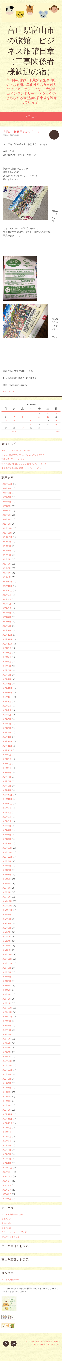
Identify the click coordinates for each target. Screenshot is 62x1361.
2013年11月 (7, 959)
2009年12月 (7, 1167)
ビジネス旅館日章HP (10, 1279)
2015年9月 (6, 861)
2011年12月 (7, 1061)
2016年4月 (6, 830)
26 (56, 424)
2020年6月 (6, 608)
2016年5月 (6, 825)
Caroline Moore (52, 1344)
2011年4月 (6, 1096)
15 (23, 421)
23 (31, 424)
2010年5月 (6, 1145)
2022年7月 (6, 497)
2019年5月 (6, 666)
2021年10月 (7, 537)
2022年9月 (6, 488)
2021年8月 (6, 546)
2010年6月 (6, 1141)
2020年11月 (7, 586)
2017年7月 (6, 763)
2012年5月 (6, 1039)
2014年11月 (7, 906)
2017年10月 (7, 750)
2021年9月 (6, 541)
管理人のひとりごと (10, 391)
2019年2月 (6, 679)
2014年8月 (6, 919)
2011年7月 (6, 1083)
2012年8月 (6, 1025)
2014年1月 (6, 950)
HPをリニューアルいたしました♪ (16, 450)
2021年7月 (6, 550)
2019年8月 (6, 652)
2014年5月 (6, 932)
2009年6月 (6, 1194)
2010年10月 (7, 1123)
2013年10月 (7, 963)
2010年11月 (7, 1119)
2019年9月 (6, 648)
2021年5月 (6, 559)
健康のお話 (6, 1219)
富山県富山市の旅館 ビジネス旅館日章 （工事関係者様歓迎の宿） (31, 51)
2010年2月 (6, 1158)
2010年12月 (7, 1114)
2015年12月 (7, 848)
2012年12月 (7, 1008)
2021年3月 (6, 568)
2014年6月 (6, 928)
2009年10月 (7, 1176)
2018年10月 (7, 697)
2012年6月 (6, 1034)
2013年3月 (6, 994)
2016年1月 (6, 843)
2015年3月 (6, 888)
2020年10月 (7, 590)
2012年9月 (6, 1021)
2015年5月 (6, 879)
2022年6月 (6, 501)
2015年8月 (6, 865)
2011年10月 (7, 1070)
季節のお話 (6, 1223)
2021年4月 (6, 564)
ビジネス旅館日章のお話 (12, 1214)
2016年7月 (6, 817)
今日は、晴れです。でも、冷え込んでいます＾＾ (23, 455)
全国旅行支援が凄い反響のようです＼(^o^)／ (22, 468)
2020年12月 (7, 581)
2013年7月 (6, 976)
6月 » (58, 431)
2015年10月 (7, 857)
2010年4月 (6, 1150)
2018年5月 (6, 719)
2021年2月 (6, 573)
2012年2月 (6, 1052)
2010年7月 (6, 1136)
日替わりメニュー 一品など (14, 1232)
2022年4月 (6, 510)
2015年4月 (6, 883)
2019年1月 (6, 684)
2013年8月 (6, 972)
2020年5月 (6, 612)
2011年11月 (7, 1065)
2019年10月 (7, 644)
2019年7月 (6, 657)
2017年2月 (6, 786)
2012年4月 (6, 1043)
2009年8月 (6, 1185)
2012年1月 (6, 1056)
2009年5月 (6, 1198)
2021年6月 (6, 555)
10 (39, 417)
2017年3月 (6, 781)
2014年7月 (6, 923)
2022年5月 (6, 506)
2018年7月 (6, 710)
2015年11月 (7, 852)
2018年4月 (6, 723)
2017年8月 (6, 759)
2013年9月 (6, 968)
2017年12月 (7, 741)
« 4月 (14, 431)
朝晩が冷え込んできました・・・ (16, 459)
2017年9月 (6, 754)
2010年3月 (6, 1154)
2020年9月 (6, 595)
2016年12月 (7, 795)
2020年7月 (6, 604)
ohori (16, 135)
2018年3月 (6, 728)
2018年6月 (6, 715)
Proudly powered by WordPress (39, 1342)
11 (48, 417)
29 (23, 428)
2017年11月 (7, 746)
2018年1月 (6, 737)
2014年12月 (7, 901)
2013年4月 (6, 990)
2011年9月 (6, 1074)
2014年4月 (6, 936)
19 (56, 421)
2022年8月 (6, 493)
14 (14, 421)
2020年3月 (6, 621)
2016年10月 (7, 803)
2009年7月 (6, 1190)
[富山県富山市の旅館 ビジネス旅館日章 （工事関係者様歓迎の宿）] (31, 12)
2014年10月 (7, 910)
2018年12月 (7, 688)
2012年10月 (7, 1016)
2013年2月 (6, 999)
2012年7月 (6, 1030)
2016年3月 (6, 834)
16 (31, 421)
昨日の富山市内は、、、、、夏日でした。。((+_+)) (24, 463)
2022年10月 (7, 484)
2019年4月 (6, 670)
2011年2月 (6, 1105)
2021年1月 (6, 577)
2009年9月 (6, 1181)
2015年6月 (6, 874)
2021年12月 (7, 528)
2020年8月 (6, 599)
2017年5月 (6, 772)
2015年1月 (6, 897)
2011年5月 (6, 1092)
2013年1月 (6, 1003)
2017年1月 (6, 790)
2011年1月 (6, 1110)
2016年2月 (6, 839)
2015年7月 (6, 870)
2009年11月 (7, 1172)
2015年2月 (6, 892)
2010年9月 (6, 1127)
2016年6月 (6, 821)
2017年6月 (6, 768)
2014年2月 (6, 945)
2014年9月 (6, 914)
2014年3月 (6, 941)
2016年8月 (6, 812)
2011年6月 (6, 1087)
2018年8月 (6, 706)
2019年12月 (7, 635)
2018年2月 (6, 732)
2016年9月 (6, 808)
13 (6, 421)
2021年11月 (7, 533)
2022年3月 (6, 515)
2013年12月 (7, 954)
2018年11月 (7, 692)
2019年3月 (6, 675)
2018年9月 (6, 701)
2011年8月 (6, 1079)
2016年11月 (7, 799)
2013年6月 (6, 981)
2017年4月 (6, 777)
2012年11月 (7, 1012)
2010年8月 (6, 1132)
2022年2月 (6, 519)
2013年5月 (6, 985)
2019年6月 (6, 661)
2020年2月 (6, 626)
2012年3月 (6, 1047)
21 (14, 424)
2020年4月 (6, 617)
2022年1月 (6, 524)
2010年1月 (6, 1163)
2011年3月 (6, 1101)
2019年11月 (7, 639)
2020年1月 (6, 630)
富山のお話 (6, 1227)
